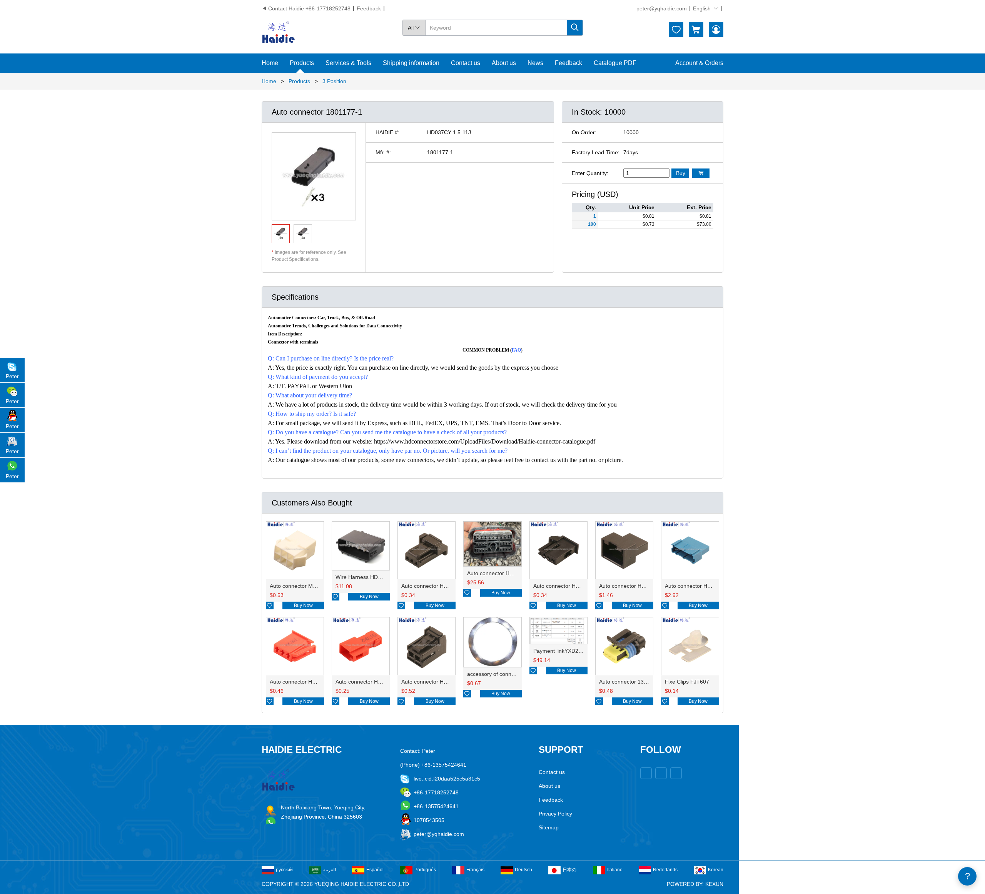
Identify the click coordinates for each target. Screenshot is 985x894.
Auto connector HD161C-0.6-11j (638, 586)
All (414, 28)
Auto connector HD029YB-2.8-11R (377, 682)
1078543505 (429, 820)
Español (375, 869)
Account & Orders (699, 63)
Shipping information (411, 63)
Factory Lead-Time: (595, 152)
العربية (329, 869)
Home (270, 63)
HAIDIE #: (387, 132)
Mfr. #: (383, 152)
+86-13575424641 (436, 806)
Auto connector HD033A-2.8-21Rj (310, 682)
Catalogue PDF (615, 63)
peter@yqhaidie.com (661, 8)
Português (425, 869)
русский (284, 869)
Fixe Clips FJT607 (687, 682)
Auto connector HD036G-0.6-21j (440, 586)
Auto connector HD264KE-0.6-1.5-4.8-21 (516, 573)
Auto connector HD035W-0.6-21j (573, 586)
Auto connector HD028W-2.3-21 (440, 682)
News (535, 63)
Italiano (615, 869)
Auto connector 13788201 (630, 682)
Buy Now (303, 605)
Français (475, 869)
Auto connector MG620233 (303, 586)
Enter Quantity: (590, 173)
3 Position (334, 81)
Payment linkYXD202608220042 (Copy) (581, 651)
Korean (715, 869)
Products (302, 63)
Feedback (369, 8)
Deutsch (523, 869)
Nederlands (665, 869)
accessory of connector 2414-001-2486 (515, 674)
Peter (12, 376)
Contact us (465, 63)
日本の (569, 869)
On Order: (584, 132)
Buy (680, 173)
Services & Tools (348, 63)
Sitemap (549, 827)
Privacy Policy (555, 814)
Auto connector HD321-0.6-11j (702, 586)
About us (504, 63)
